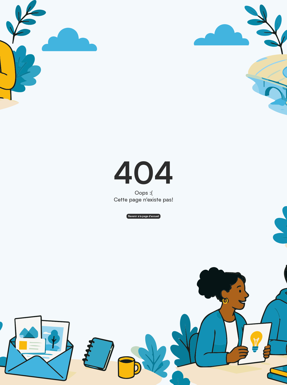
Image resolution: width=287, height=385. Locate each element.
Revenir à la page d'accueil (143, 216)
